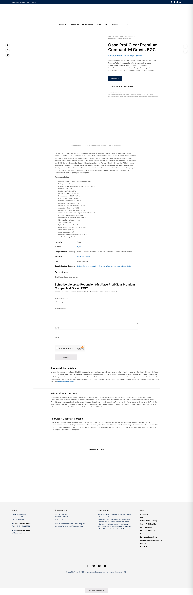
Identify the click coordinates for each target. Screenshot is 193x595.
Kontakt (115, 24)
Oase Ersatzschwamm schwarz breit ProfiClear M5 (48, 472)
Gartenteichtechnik (123, 96)
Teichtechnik (123, 36)
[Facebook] (8, 45)
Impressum (144, 514)
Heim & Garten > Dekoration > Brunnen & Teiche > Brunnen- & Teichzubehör (104, 266)
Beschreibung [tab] (76, 145)
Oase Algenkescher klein (105, 492)
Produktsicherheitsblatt (65, 381)
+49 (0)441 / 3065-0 (23, 524)
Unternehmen (87, 24)
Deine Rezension (61, 308)
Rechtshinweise (146, 527)
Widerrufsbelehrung (147, 530)
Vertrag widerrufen (96, 590)
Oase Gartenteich (134, 96)
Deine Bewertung (62, 298)
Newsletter (144, 547)
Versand (143, 534)
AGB (141, 517)
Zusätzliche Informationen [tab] (95, 145)
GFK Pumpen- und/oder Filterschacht (141, 492)
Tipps (99, 24)
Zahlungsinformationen (148, 537)
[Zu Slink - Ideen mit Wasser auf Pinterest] (174, 2)
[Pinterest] (8, 55)
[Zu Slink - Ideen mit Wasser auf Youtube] (180, 2)
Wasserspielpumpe (153, 96)
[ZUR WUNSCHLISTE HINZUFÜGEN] (48, 466)
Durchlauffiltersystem (124, 38)
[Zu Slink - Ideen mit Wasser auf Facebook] (171, 2)
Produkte (62, 24)
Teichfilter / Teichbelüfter (137, 94)
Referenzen (75, 24)
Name (57, 328)
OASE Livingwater (83, 256)
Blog (107, 24)
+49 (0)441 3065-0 (30, 2)
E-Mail (57, 337)
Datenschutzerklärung (148, 521)
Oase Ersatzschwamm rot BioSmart (76, 475)
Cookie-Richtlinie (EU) (148, 524)
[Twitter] (8, 50)
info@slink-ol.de (23, 530)
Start (109, 36)
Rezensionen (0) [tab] (115, 145)
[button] (126, 24)
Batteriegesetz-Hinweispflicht (151, 540)
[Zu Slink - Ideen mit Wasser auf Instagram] (177, 2)
